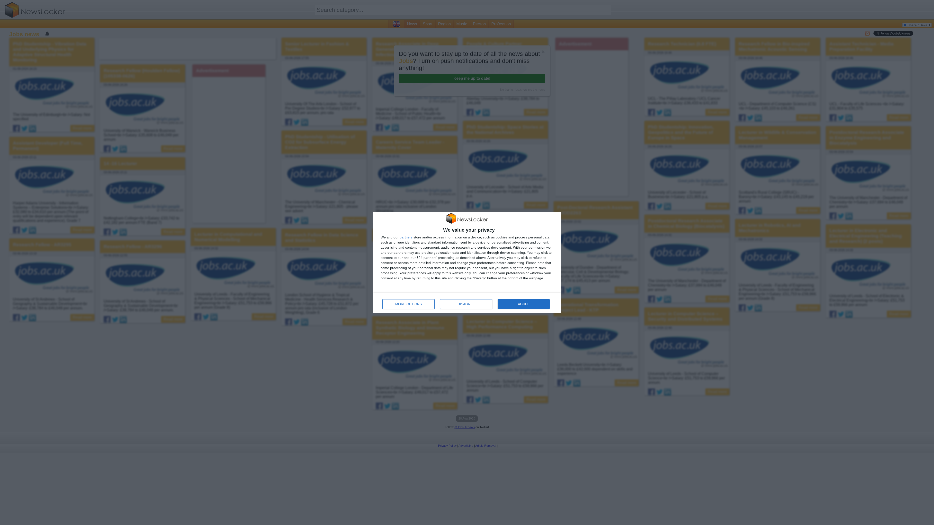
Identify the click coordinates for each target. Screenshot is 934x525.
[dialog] (467, 263)
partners (406, 237)
